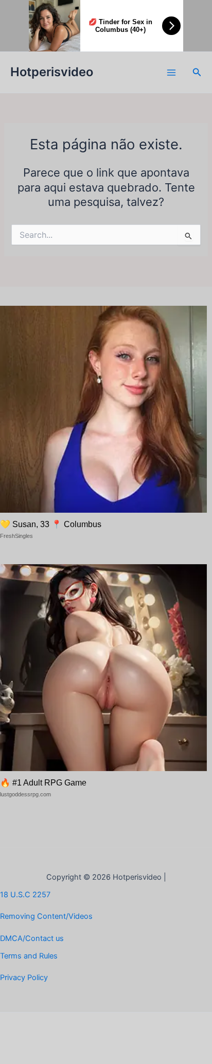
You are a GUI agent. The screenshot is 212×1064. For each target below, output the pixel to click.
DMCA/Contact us (32, 938)
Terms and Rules (29, 956)
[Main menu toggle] (171, 72)
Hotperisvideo (51, 71)
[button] (197, 72)
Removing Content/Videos (46, 916)
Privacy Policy (24, 977)
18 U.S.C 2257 (25, 894)
